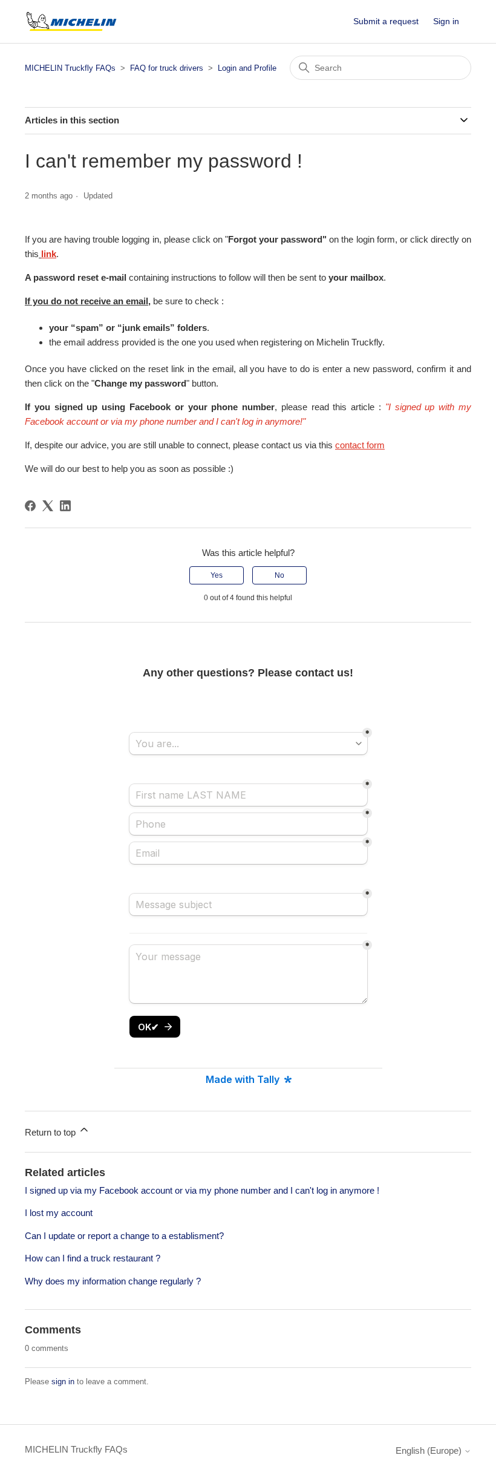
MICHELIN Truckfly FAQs (70, 68)
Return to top (51, 1132)
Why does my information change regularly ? (113, 1281)
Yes (216, 575)
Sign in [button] (446, 21)
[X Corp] (47, 505)
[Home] (71, 21)
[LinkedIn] (65, 505)
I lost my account (59, 1213)
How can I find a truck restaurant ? (92, 1258)
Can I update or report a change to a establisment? (124, 1236)
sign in (62, 1381)
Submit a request (386, 21)
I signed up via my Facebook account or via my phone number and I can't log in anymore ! (202, 1190)
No (279, 575)
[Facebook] (30, 505)
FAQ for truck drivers (166, 68)
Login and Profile (247, 68)
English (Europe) (430, 1450)
